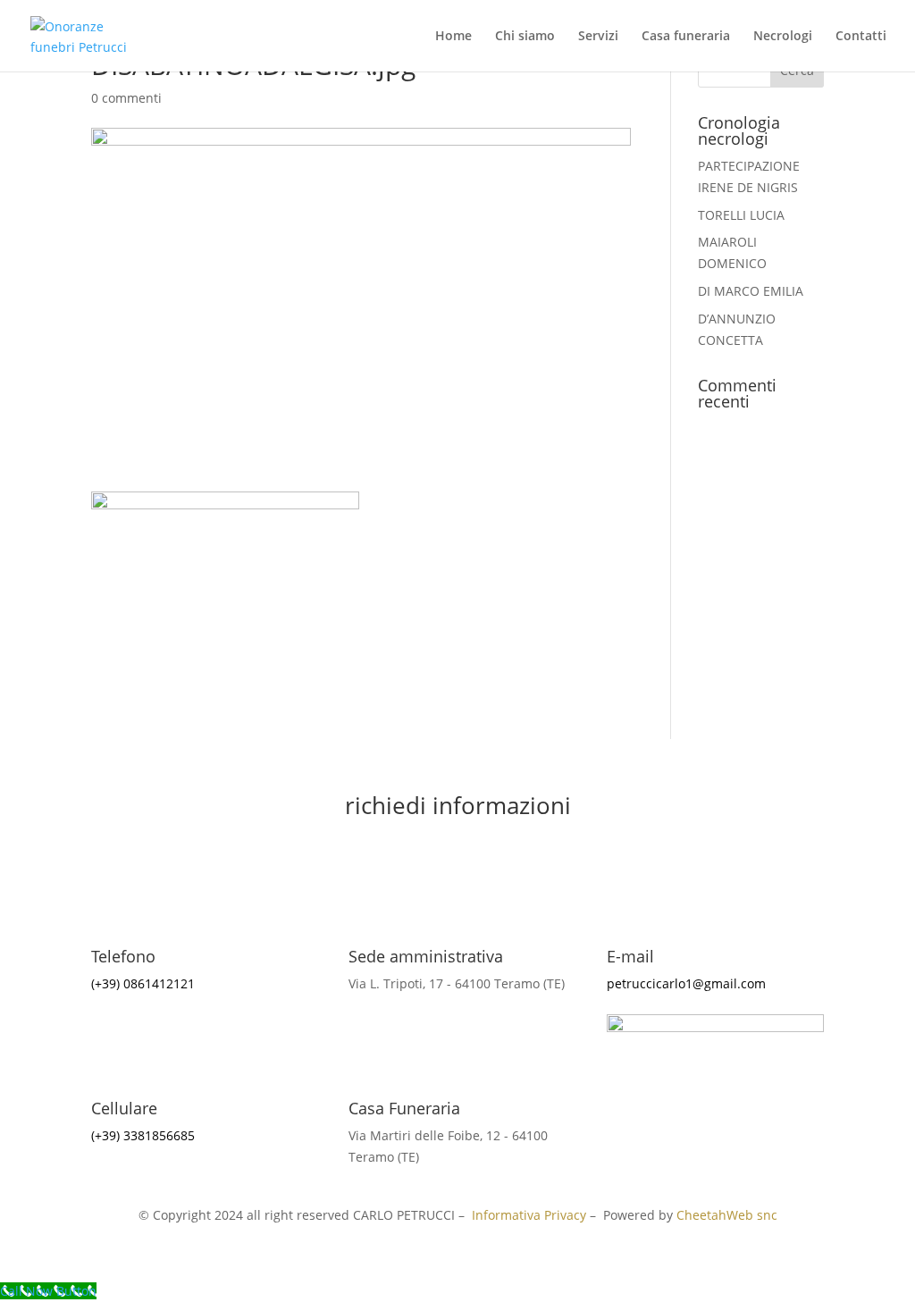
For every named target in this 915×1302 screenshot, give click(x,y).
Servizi (598, 36)
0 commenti (126, 97)
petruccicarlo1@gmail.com (686, 983)
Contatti (860, 36)
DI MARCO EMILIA (750, 290)
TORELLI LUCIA (741, 214)
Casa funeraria (686, 36)
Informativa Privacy (529, 1214)
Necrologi (782, 36)
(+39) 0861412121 (143, 983)
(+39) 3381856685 (143, 1135)
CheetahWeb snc (726, 1214)
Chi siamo (525, 36)
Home (453, 36)
